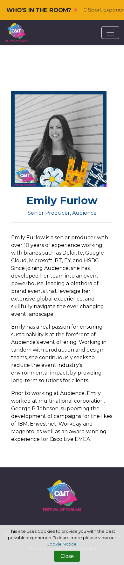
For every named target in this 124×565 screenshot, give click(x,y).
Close (67, 556)
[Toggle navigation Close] (110, 32)
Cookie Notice (61, 543)
